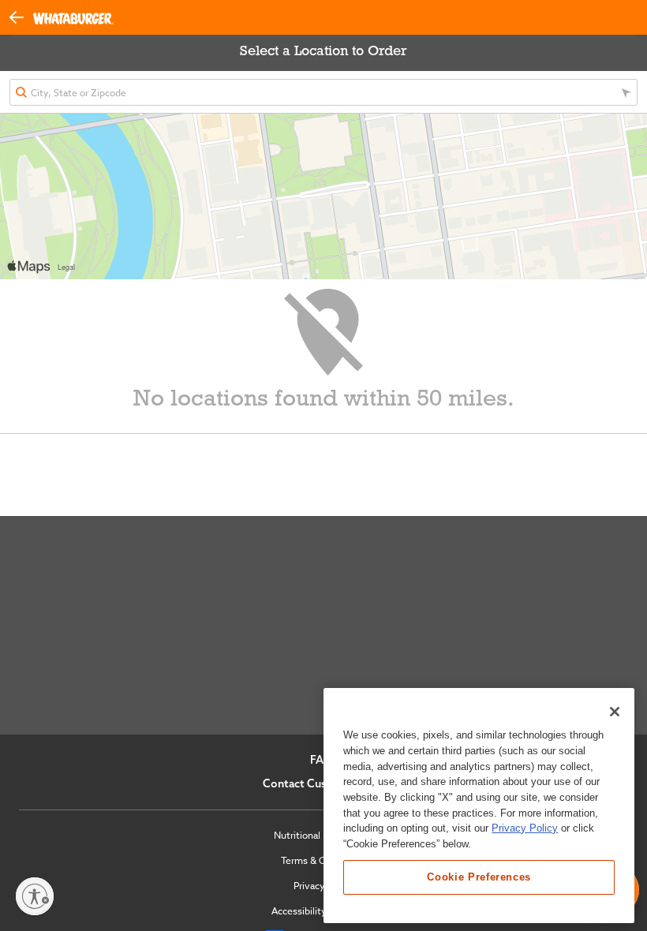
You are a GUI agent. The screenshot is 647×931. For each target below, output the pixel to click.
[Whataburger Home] (73, 18)
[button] (21, 16)
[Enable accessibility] (35, 896)
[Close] (614, 711)
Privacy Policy (525, 828)
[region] (479, 805)
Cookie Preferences (479, 877)
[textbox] (323, 92)
